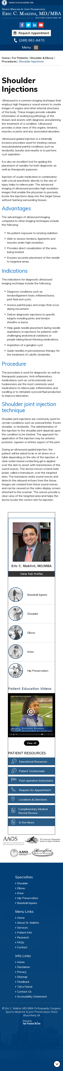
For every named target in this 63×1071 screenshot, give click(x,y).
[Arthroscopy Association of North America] (20, 853)
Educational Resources (33, 761)
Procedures (9, 61)
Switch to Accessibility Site (21, 2)
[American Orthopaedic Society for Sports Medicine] (42, 840)
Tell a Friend (24, 986)
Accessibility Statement (32, 996)
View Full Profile (31, 574)
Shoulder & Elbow (41, 58)
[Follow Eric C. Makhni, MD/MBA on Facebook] (22, 25)
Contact (22, 947)
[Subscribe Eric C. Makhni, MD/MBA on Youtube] (41, 25)
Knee (30, 651)
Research (23, 937)
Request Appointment (34, 33)
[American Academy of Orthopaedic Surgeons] (13, 840)
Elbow (31, 632)
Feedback (23, 981)
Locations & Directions (33, 799)
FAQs (20, 942)
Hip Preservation (37, 670)
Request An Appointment (35, 790)
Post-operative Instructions (36, 780)
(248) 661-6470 (31, 40)
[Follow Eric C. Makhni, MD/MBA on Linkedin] (34, 25)
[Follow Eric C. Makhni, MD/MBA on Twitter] (28, 25)
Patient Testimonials (32, 771)
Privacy (22, 972)
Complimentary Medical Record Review (33, 811)
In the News (26, 822)
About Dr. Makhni (28, 922)
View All (31, 743)
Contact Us (24, 991)
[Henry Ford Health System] (42, 853)
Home (6, 58)
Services (22, 927)
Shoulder (32, 613)
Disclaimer (23, 967)
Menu (26, 47)
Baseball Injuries (37, 594)
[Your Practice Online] (31, 1022)
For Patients (20, 58)
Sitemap (22, 977)
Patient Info (24, 932)
